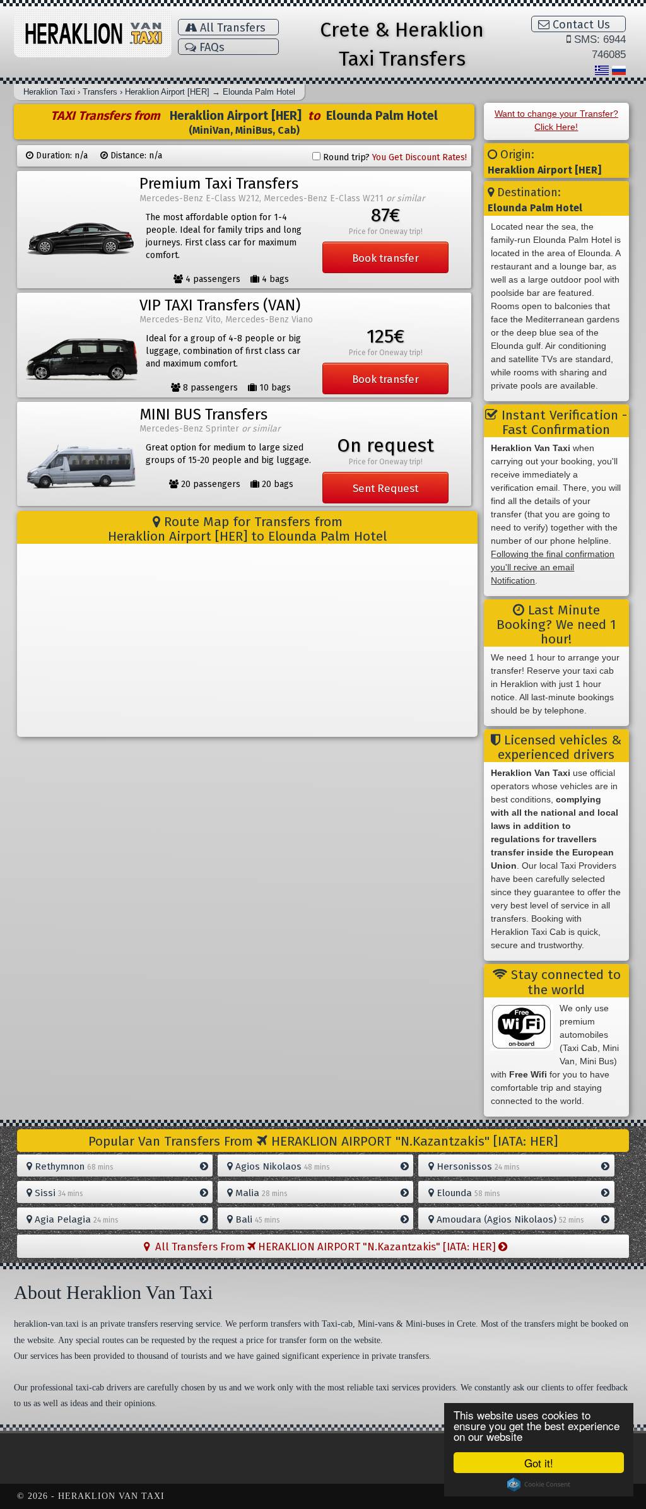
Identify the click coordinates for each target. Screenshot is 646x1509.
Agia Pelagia (75, 1219)
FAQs (210, 47)
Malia (260, 1193)
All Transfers (231, 28)
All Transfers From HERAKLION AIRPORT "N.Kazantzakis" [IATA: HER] (324, 1246)
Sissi (57, 1193)
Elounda (467, 1193)
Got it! (538, 1463)
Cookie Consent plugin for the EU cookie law (538, 1484)
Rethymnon (73, 1166)
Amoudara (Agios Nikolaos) (509, 1219)
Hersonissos (477, 1166)
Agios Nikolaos (281, 1166)
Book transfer (385, 258)
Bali (256, 1219)
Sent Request (385, 488)
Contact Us (579, 25)
